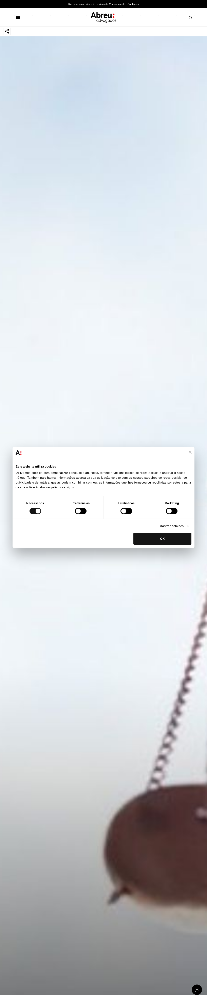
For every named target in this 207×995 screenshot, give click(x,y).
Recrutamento (76, 4)
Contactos (133, 4)
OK (162, 538)
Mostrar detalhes (171, 526)
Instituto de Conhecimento (110, 4)
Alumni (90, 4)
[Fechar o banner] (190, 452)
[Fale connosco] (197, 990)
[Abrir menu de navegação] (19, 17)
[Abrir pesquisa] (189, 18)
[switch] (81, 511)
